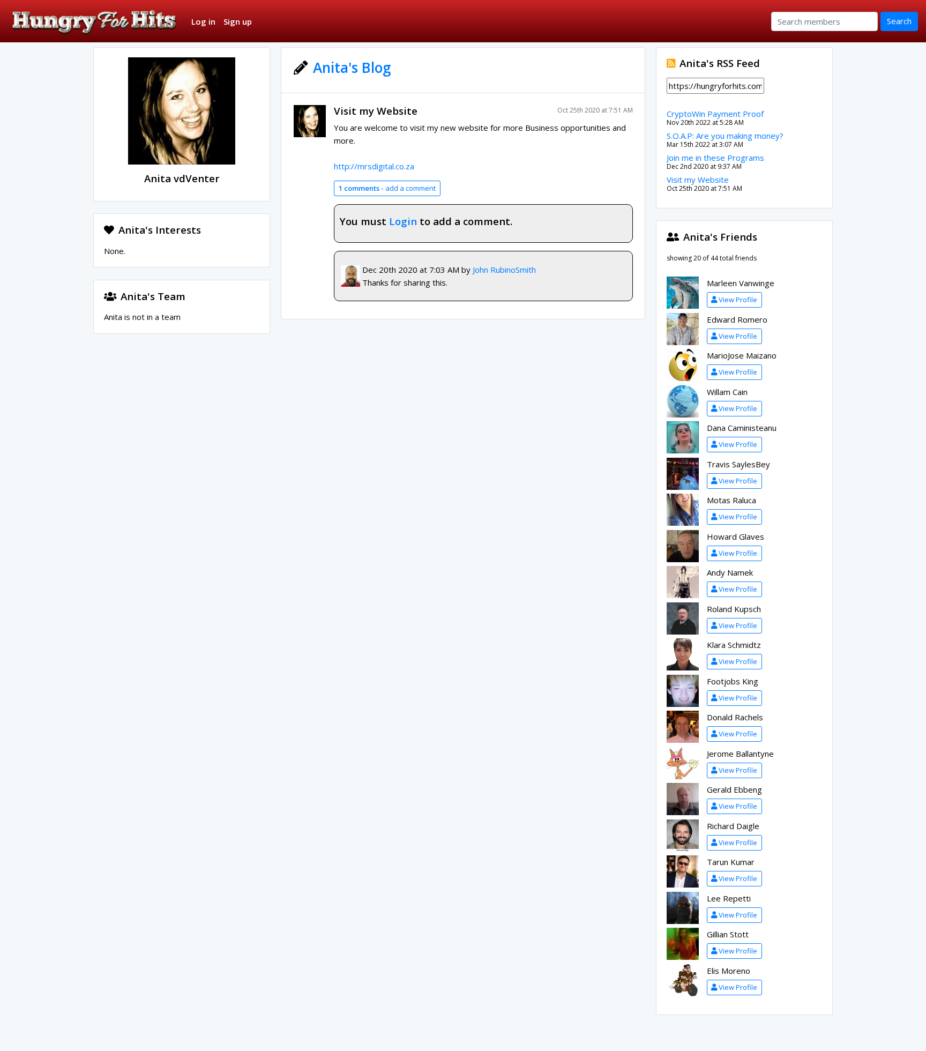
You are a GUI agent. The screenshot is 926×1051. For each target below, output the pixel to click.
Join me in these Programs (715, 157)
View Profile (738, 299)
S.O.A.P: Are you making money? (725, 135)
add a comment (387, 188)
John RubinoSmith (504, 269)
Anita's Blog (352, 67)
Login (403, 221)
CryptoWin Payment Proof (715, 113)
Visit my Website (375, 110)
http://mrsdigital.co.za (374, 166)
